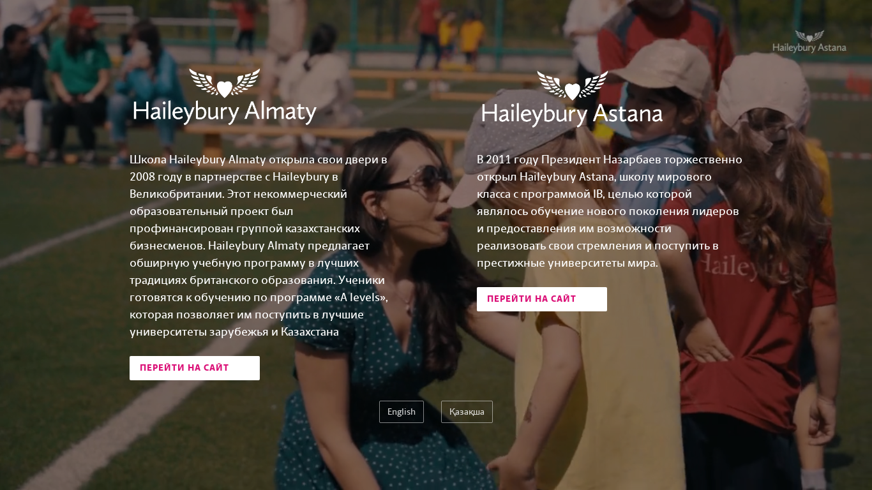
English (401, 411)
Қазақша (467, 411)
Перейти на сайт (186, 367)
